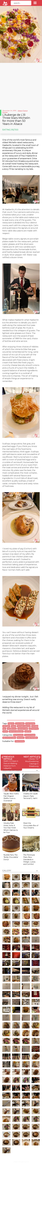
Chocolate (20, 723)
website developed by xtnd (21, 1162)
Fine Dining (30, 723)
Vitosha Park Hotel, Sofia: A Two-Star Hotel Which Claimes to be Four (11, 827)
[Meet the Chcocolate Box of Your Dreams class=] (31, 812)
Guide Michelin (31, 738)
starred (28, 731)
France (25, 110)
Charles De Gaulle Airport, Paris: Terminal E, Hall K (30, 796)
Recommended (9, 738)
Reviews (21, 738)
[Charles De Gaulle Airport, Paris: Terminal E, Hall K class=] (31, 782)
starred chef (22, 729)
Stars (13, 726)
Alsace (20, 110)
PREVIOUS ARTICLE (9, 757)
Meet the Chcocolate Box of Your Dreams (30, 825)
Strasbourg (12, 729)
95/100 (14, 129)
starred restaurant (16, 731)
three (5, 731)
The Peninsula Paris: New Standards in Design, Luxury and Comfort (29, 859)
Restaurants (18, 735)
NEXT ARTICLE (31, 756)
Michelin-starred (24, 726)
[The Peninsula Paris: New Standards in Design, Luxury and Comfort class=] (31, 843)
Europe (4, 112)
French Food (30, 735)
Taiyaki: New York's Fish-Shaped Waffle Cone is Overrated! (11, 797)
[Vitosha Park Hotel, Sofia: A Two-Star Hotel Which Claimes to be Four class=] (11, 812)
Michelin (6, 726)
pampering (33, 729)
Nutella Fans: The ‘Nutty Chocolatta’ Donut (11, 857)
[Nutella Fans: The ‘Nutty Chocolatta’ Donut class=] (11, 843)
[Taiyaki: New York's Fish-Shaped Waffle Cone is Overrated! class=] (11, 782)
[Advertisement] (21, 85)
